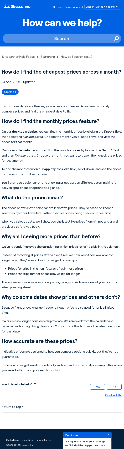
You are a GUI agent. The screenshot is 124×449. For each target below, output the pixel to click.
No (114, 386)
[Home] (18, 6)
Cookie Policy (12, 440)
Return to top (12, 407)
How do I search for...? (76, 57)
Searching (48, 57)
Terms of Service (43, 440)
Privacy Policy (27, 440)
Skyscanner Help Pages (18, 57)
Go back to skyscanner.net (68, 7)
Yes (97, 386)
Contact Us (113, 395)
